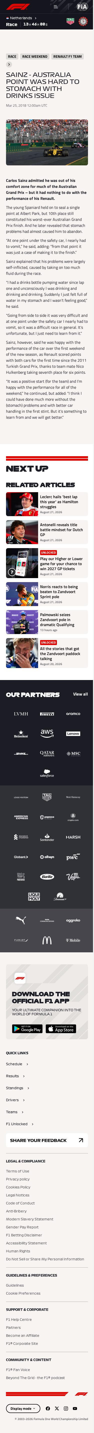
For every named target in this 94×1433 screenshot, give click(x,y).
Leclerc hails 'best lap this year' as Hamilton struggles (59, 501)
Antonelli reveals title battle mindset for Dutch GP (61, 529)
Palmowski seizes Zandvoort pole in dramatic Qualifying (57, 619)
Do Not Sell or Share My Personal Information (45, 1259)
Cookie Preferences (23, 1293)
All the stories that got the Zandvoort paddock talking (60, 653)
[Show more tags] (9, 64)
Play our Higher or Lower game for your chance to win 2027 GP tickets (61, 563)
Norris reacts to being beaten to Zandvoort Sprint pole (59, 591)
